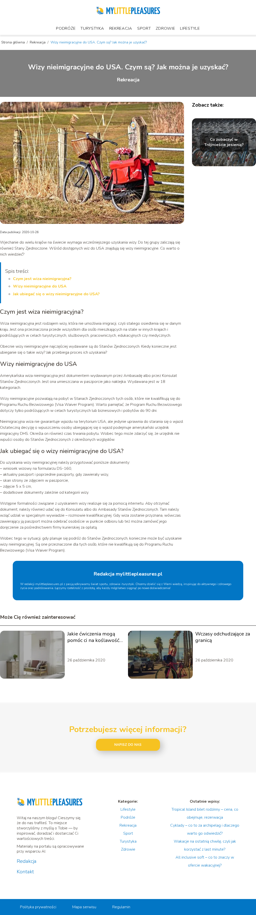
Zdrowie (165, 28)
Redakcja (26, 861)
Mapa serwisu (84, 907)
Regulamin (121, 907)
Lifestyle (190, 28)
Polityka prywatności (38, 907)
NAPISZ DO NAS (128, 745)
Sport (144, 28)
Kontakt (25, 872)
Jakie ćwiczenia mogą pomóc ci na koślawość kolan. (93, 637)
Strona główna (13, 42)
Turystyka (92, 28)
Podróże (66, 28)
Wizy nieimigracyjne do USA (39, 286)
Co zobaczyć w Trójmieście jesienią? (224, 142)
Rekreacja (120, 28)
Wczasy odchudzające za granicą (222, 637)
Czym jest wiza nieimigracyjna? (42, 279)
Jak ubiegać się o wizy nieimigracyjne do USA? (56, 294)
